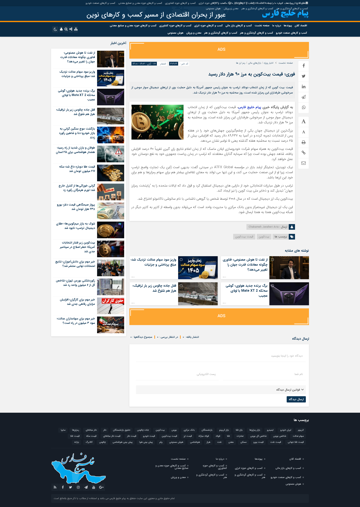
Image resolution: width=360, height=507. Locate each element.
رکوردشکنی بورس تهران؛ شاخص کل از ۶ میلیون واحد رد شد (75, 282)
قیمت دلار (131, 436)
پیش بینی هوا (146, 442)
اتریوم (301, 430)
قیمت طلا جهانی (296, 442)
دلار (104, 430)
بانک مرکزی (189, 430)
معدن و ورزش (231, 8)
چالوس (102, 442)
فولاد (218, 436)
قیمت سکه (91, 436)
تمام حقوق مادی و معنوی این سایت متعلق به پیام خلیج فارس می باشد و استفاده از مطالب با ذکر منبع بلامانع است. (114, 498)
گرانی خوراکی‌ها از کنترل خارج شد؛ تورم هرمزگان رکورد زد (77, 187)
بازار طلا (239, 430)
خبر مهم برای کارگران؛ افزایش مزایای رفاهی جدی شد (77, 301)
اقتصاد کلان (302, 3)
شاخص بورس (279, 436)
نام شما (299, 374)
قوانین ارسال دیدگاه (288, 389)
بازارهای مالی (254, 63)
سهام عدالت (298, 436)
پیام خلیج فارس (249, 107)
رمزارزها (75, 430)
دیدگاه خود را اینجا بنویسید (287, 355)
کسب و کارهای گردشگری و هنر (292, 8)
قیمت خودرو (149, 436)
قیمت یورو (258, 442)
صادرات (240, 436)
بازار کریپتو (224, 430)
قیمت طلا (75, 436)
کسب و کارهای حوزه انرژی (212, 3)
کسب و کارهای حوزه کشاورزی (180, 3)
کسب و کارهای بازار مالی (241, 3)
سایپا (63, 430)
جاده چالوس (143, 430)
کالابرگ (89, 442)
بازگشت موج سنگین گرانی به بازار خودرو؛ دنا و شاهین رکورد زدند (77, 133)
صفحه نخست (264, 3)
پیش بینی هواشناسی (122, 442)
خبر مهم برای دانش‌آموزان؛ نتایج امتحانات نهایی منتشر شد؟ (75, 263)
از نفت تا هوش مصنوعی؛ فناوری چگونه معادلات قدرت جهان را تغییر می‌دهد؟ (245, 264)
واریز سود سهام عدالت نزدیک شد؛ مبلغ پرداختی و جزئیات (153, 262)
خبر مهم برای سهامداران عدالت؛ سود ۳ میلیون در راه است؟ (76, 320)
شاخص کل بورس (258, 436)
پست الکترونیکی (206, 374)
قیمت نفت (275, 442)
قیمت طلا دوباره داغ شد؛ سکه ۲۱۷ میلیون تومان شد (77, 168)
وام (160, 442)
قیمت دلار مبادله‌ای (111, 436)
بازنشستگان (206, 430)
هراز (208, 442)
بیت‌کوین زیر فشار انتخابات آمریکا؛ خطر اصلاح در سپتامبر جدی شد (77, 247)
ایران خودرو (285, 430)
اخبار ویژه (268, 63)
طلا (228, 436)
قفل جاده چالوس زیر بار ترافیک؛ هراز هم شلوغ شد (154, 288)
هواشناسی (195, 442)
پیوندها (289, 3)
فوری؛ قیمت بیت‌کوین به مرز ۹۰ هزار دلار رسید (251, 74)
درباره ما (278, 3)
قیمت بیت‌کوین (244, 237)
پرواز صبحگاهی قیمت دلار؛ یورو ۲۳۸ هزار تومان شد (76, 206)
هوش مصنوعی (213, 8)
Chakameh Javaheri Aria (264, 227)
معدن (231, 442)
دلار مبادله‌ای (91, 430)
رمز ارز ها (240, 63)
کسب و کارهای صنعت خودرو (100, 3)
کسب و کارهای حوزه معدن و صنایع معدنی (140, 3)
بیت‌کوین (264, 237)
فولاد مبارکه (204, 436)
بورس (174, 430)
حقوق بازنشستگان (121, 430)
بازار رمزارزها (254, 430)
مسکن (243, 442)
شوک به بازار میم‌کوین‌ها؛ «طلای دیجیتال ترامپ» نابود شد (75, 225)
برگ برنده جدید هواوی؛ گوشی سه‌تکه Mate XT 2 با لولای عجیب (247, 290)
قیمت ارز (188, 436)
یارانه (76, 442)
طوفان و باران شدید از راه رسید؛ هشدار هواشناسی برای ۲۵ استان (75, 149)
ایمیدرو (270, 430)
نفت (219, 442)
